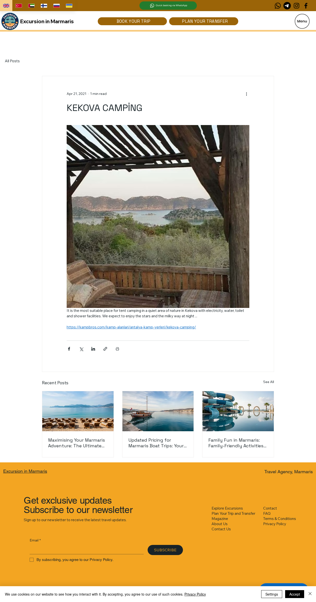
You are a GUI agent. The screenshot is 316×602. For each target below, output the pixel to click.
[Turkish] (18, 5)
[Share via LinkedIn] (93, 348)
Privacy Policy (274, 523)
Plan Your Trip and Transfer (233, 513)
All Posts (12, 61)
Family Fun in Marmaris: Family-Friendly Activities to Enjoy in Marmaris (235, 443)
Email (35, 540)
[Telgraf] (287, 5)
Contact (270, 508)
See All (268, 382)
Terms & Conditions (279, 518)
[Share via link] (105, 348)
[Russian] (56, 5)
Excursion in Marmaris (47, 21)
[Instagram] (296, 5)
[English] (6, 5)
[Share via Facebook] (69, 348)
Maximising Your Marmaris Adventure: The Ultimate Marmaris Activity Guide (76, 443)
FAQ (267, 513)
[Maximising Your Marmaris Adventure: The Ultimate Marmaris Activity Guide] (78, 411)
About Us (220, 523)
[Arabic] (31, 5)
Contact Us (221, 529)
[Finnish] (44, 5)
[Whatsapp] (277, 5)
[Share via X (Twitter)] (81, 348)
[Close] (310, 594)
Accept (294, 594)
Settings (271, 594)
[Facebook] (306, 5)
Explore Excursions (227, 508)
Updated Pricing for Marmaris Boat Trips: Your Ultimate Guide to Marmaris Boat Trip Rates (158, 443)
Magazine (220, 518)
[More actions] (246, 94)
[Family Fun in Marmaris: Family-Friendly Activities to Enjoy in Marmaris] (238, 411)
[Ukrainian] (69, 5)
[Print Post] (117, 348)
